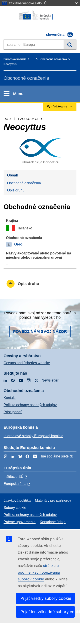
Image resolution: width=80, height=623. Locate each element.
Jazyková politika (17, 500)
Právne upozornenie (20, 522)
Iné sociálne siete (55, 456)
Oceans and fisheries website (27, 363)
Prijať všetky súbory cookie (45, 598)
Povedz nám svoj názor (40, 331)
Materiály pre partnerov (53, 500)
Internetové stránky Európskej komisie (33, 436)
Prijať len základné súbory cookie (47, 611)
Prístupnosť (13, 412)
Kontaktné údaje (53, 522)
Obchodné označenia (53, 59)
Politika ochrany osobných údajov (30, 405)
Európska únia (15, 484)
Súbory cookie (15, 508)
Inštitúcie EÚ (14, 476)
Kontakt (10, 398)
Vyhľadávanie (70, 44)
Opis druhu (15, 190)
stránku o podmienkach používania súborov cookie (39, 572)
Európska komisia (15, 59)
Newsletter (50, 380)
